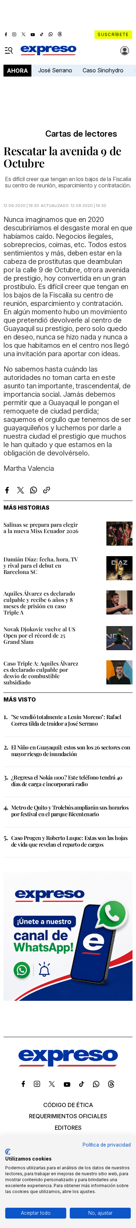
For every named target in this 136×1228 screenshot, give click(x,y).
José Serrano (55, 70)
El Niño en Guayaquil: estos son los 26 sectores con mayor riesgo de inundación (70, 750)
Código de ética (68, 1105)
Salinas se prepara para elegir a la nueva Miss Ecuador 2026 (40, 527)
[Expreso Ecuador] (68, 1064)
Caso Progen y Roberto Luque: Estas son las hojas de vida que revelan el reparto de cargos (69, 841)
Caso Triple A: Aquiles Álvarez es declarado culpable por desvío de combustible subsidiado (40, 673)
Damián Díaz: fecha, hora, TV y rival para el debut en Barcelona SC (40, 565)
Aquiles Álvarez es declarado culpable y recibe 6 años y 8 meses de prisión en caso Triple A (39, 603)
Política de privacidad (107, 1145)
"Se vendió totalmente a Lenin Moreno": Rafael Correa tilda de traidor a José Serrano (66, 720)
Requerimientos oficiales (68, 1116)
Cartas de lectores (81, 134)
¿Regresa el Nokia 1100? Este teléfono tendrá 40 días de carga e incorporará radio (66, 781)
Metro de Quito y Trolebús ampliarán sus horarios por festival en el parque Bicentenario (69, 811)
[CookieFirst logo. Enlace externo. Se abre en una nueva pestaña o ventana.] (7, 1152)
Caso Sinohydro (103, 70)
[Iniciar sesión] (125, 50)
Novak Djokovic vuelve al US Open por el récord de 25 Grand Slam (39, 635)
